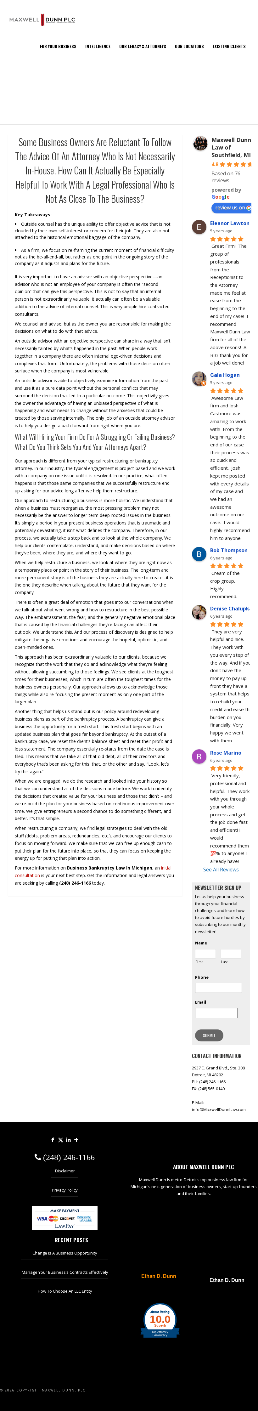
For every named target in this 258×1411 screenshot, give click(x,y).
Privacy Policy (65, 1190)
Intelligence (97, 46)
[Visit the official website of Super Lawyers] (155, 1291)
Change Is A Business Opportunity (64, 1253)
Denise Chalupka (231, 608)
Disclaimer (65, 1171)
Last (224, 962)
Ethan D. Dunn (158, 1276)
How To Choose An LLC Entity (65, 1291)
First (199, 962)
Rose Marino (225, 752)
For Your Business (58, 46)
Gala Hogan (225, 374)
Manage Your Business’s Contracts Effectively (65, 1272)
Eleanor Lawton (230, 223)
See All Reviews (221, 869)
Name (201, 943)
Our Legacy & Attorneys (142, 46)
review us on (230, 207)
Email (200, 1002)
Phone (202, 977)
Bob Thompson (229, 550)
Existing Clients (229, 46)
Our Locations (189, 46)
